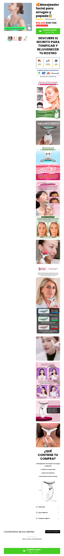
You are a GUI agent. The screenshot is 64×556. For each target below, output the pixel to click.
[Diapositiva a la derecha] (30, 38)
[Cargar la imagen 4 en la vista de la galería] (26, 39)
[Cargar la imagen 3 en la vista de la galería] (20, 39)
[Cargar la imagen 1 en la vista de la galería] (10, 39)
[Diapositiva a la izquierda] (5, 38)
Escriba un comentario (52, 531)
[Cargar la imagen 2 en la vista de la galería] (15, 39)
